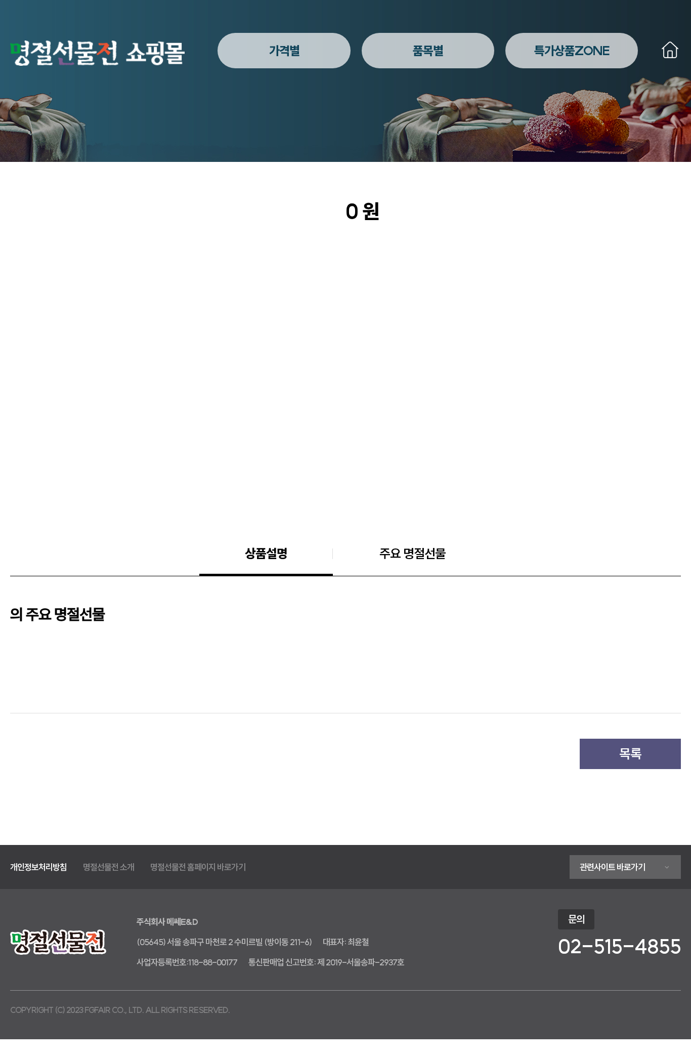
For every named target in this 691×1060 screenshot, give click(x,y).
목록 (630, 753)
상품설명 (266, 553)
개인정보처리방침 (38, 867)
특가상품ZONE (571, 50)
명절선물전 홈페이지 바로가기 (197, 867)
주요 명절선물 (412, 553)
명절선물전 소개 (108, 867)
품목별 (428, 50)
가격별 (284, 50)
